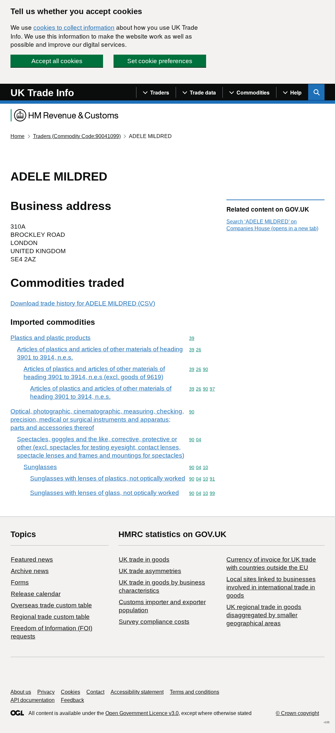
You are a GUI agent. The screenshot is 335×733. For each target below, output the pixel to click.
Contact (95, 692)
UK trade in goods (144, 559)
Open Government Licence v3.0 (142, 713)
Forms (20, 582)
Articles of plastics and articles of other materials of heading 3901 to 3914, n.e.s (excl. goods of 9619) (94, 372)
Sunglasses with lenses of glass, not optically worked (104, 492)
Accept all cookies (56, 61)
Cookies (70, 692)
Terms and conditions (194, 692)
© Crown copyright (297, 713)
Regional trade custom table (50, 616)
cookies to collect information (74, 27)
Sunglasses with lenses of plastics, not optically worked (107, 478)
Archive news (30, 570)
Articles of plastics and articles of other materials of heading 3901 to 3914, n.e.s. (100, 353)
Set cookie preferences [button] (159, 61)
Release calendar (36, 593)
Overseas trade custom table (51, 605)
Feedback (72, 700)
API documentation (32, 700)
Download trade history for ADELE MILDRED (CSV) (82, 303)
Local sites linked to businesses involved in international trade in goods (271, 587)
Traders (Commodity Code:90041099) (77, 136)
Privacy (46, 692)
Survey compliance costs (154, 621)
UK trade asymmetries (150, 570)
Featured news (32, 559)
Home (17, 136)
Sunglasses (40, 466)
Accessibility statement (137, 692)
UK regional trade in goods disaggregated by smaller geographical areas (263, 615)
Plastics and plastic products (50, 337)
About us (20, 692)
